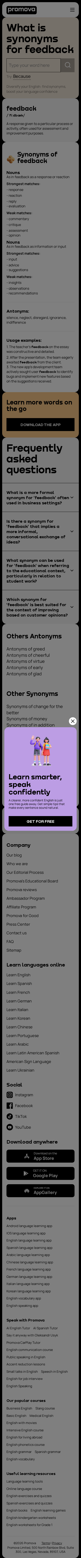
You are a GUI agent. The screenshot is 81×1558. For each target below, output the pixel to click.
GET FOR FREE (40, 821)
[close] (73, 721)
